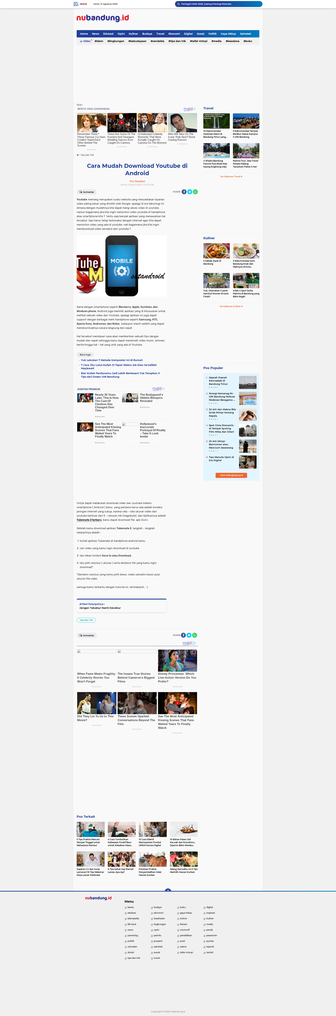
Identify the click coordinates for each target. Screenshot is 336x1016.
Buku (248, 41)
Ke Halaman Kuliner (230, 306)
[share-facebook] (184, 191)
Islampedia (133, 918)
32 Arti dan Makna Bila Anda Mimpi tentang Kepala (222, 412)
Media (217, 41)
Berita (131, 907)
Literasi (183, 924)
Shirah (131, 952)
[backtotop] (168, 891)
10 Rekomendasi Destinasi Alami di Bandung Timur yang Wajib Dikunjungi (214, 134)
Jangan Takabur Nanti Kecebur (100, 607)
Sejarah (210, 946)
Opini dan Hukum (190, 4)
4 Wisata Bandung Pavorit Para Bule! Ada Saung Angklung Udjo (215, 163)
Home (83, 4)
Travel (160, 33)
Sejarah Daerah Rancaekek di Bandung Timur (218, 380)
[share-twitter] (189, 191)
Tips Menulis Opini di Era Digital (221, 459)
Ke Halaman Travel (230, 176)
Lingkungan (116, 41)
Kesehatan (159, 918)
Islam (99, 41)
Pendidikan (186, 935)
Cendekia (158, 41)
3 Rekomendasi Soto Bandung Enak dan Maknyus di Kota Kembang (244, 264)
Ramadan (132, 946)
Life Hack (132, 924)
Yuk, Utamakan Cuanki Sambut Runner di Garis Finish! (216, 293)
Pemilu (157, 935)
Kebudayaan (138, 41)
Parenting (133, 935)
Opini (121, 33)
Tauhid (209, 952)
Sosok (200, 33)
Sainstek (245, 33)
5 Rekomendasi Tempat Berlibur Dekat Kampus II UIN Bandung (245, 134)
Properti (158, 941)
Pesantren (211, 935)
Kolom (183, 918)
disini (144, 519)
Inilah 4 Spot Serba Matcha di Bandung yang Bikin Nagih (246, 293)
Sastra (183, 946)
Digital (188, 33)
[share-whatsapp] (195, 191)
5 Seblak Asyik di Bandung (212, 262)
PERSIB (209, 930)
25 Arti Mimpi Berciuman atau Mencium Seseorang (221, 444)
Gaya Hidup (228, 33)
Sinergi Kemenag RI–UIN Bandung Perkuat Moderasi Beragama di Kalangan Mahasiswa (222, 396)
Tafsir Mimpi (199, 41)
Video (86, 41)
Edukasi (108, 33)
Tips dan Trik (178, 41)
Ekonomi (174, 33)
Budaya (147, 33)
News (95, 33)
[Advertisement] (195, 19)
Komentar (88, 192)
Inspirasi (210, 913)
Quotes (210, 941)
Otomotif (185, 930)
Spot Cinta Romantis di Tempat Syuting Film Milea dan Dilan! (221, 428)
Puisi (182, 941)
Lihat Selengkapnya (230, 475)
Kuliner (133, 33)
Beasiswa (233, 41)
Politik (213, 33)
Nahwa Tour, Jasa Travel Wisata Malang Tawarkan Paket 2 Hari (245, 163)
